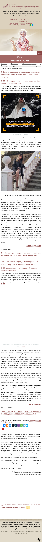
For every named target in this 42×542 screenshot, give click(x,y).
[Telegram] (24, 425)
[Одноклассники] (7, 425)
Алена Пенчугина (35, 404)
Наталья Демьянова (34, 245)
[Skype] (27, 425)
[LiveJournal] (15, 425)
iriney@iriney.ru (23, 21)
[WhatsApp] (21, 425)
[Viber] (18, 425)
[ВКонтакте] (4, 425)
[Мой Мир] (10, 425)
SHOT (3, 284)
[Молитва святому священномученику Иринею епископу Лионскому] (21, 40)
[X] (13, 425)
